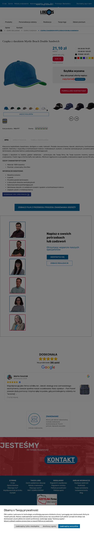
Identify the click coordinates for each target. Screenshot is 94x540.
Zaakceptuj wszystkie (69, 526)
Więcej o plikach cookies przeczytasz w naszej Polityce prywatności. (28, 521)
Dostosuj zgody (49, 526)
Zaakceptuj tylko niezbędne (27, 526)
